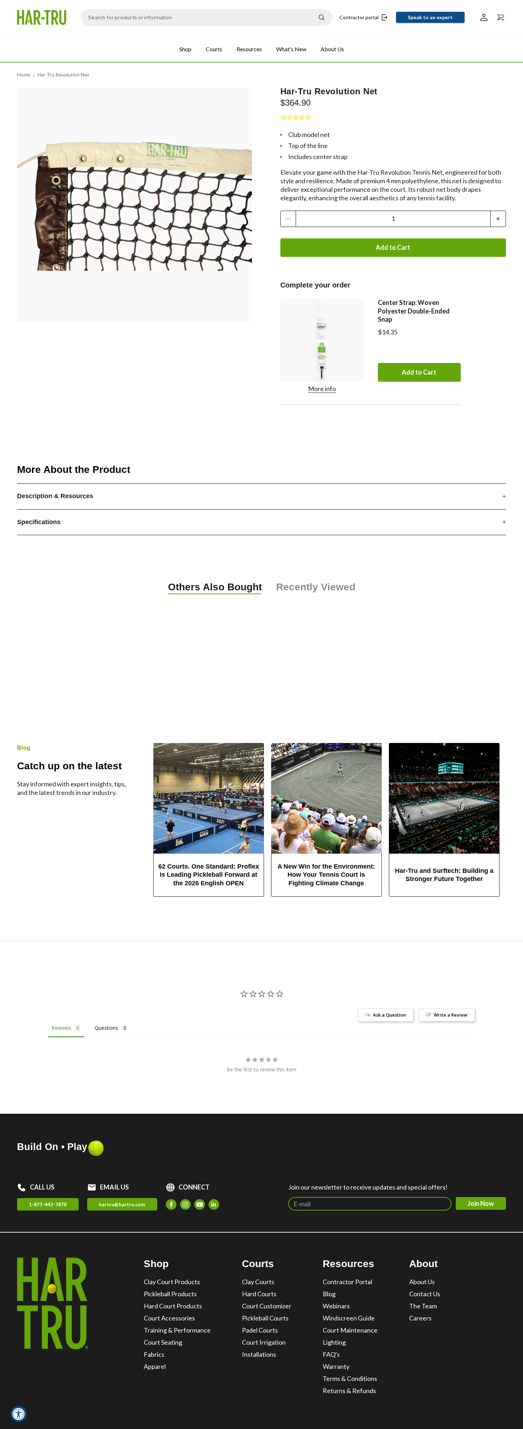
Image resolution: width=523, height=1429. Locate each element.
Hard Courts (259, 1294)
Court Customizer (266, 1306)
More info (322, 388)
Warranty (336, 1366)
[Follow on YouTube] (199, 1204)
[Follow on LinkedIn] (213, 1204)
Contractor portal (359, 17)
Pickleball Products (170, 1294)
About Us (332, 49)
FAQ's (331, 1354)
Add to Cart (393, 247)
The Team (423, 1306)
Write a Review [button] (450, 1015)
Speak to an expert (430, 17)
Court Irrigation (264, 1342)
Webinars (336, 1306)
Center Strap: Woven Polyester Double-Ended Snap (414, 311)
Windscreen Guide (349, 1318)
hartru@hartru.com (122, 1204)
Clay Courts (258, 1282)
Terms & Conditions (350, 1378)
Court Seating (163, 1342)
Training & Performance (177, 1330)
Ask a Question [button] (389, 1015)
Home (23, 75)
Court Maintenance (350, 1330)
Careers (420, 1318)
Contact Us (424, 1294)
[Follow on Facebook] (171, 1204)
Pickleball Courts (265, 1318)
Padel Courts (260, 1330)
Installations (259, 1354)
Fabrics (154, 1354)
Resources (249, 49)
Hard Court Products (173, 1306)
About (423, 1263)
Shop (185, 49)
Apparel (155, 1366)
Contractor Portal (347, 1282)
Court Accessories (169, 1318)
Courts (214, 49)
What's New (291, 49)
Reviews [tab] (61, 1027)
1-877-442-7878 (48, 1204)
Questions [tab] (106, 1027)
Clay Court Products (172, 1282)
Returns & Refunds (349, 1390)
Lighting (334, 1342)
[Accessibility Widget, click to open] (19, 1414)
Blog (329, 1294)
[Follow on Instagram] (185, 1204)
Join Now (480, 1203)
